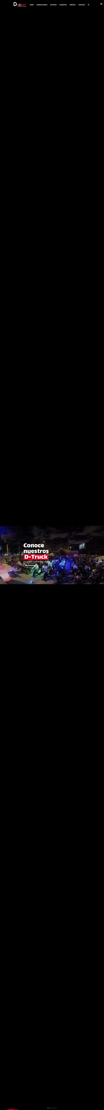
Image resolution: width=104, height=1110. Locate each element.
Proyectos (63, 5)
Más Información (30, 565)
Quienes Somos (42, 5)
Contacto (81, 5)
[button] (8, 555)
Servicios (53, 5)
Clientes (72, 5)
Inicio (32, 5)
